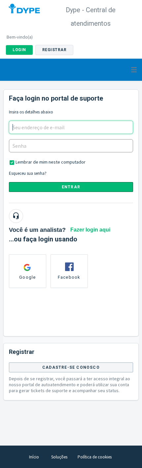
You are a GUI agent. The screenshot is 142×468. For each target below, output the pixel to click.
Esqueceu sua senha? (28, 173)
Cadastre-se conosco (71, 367)
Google (27, 277)
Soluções (59, 457)
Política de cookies (95, 457)
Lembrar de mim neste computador (51, 162)
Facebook (69, 277)
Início (34, 457)
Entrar (71, 187)
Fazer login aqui (90, 230)
